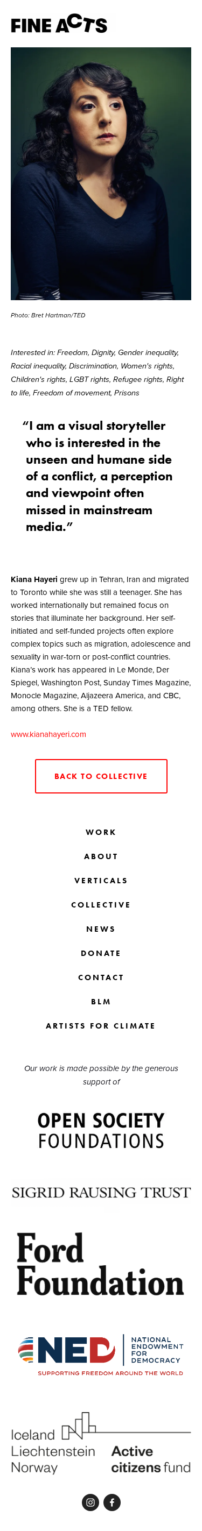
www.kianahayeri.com (48, 734)
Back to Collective (101, 776)
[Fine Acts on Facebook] (112, 1502)
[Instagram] (90, 1502)
